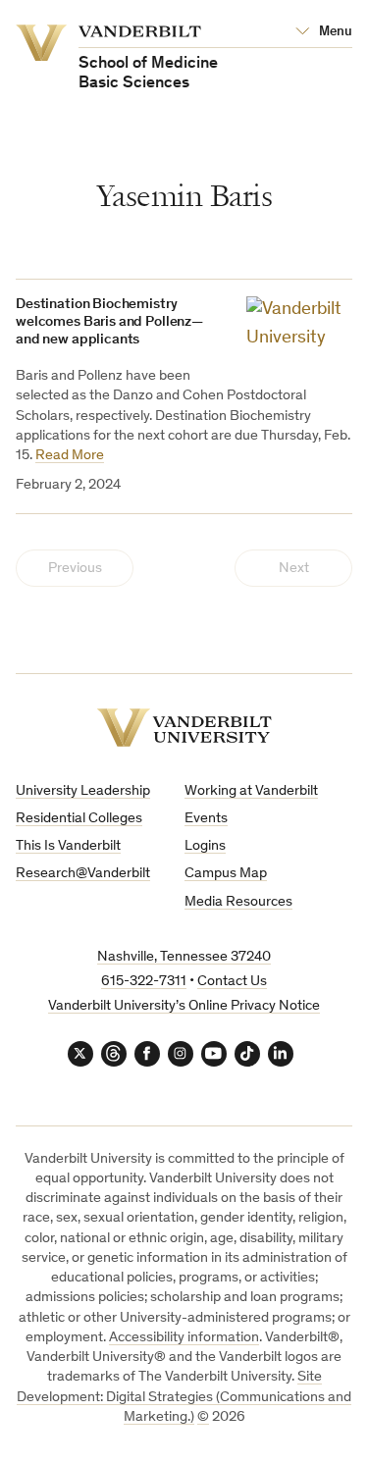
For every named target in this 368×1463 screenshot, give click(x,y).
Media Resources (238, 902)
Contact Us (232, 981)
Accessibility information (184, 1338)
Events (206, 818)
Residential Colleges (79, 818)
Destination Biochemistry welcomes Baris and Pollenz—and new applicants (109, 322)
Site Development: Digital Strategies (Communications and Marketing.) (184, 1397)
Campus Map (225, 873)
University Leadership (83, 791)
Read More (69, 455)
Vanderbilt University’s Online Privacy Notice (184, 1006)
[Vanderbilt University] (184, 727)
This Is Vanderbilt (68, 846)
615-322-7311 (143, 981)
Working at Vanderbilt (251, 791)
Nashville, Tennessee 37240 (184, 957)
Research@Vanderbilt (83, 873)
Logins (205, 846)
